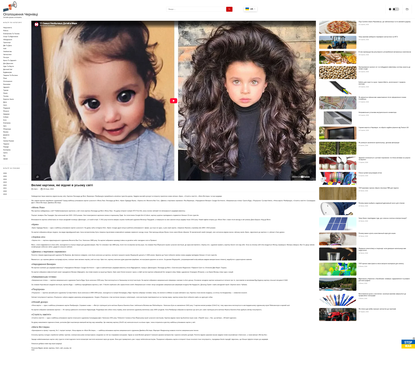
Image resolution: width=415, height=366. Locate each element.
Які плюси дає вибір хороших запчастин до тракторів (377, 309)
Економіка (6, 84)
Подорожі (6, 108)
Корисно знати (8, 99)
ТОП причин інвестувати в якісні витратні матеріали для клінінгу (381, 263)
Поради (6, 147)
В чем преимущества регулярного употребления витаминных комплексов (385, 52)
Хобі (4, 48)
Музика (5, 132)
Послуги (6, 57)
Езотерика (6, 150)
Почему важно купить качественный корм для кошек (377, 233)
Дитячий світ (7, 69)
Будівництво (7, 72)
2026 (5, 173)
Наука (5, 93)
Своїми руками (8, 141)
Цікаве (5, 159)
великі (46, 348)
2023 (5, 182)
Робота (5, 30)
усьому (66, 348)
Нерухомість (7, 27)
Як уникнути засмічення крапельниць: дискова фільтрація (379, 142)
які (70, 348)
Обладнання (7, 39)
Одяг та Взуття (8, 66)
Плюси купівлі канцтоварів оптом (370, 173)
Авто (4, 126)
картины (52, 348)
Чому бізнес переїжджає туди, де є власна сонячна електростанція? (383, 218)
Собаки (5, 117)
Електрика (6, 123)
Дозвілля (6, 135)
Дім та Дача (7, 45)
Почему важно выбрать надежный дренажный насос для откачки (382, 203)
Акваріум (6, 114)
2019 (5, 194)
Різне (5, 78)
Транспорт (7, 42)
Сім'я (5, 105)
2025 (5, 176)
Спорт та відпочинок (10, 36)
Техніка (5, 96)
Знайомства (7, 51)
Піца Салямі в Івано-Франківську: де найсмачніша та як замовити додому (385, 21)
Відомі (40, 348)
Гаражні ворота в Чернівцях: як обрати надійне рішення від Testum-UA (384, 127)
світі (61, 348)
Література (7, 129)
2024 (5, 179)
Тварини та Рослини (10, 75)
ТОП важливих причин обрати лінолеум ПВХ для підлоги (379, 188)
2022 (5, 185)
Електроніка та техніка (11, 33)
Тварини (6, 144)
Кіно (4, 138)
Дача (5, 102)
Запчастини (7, 54)
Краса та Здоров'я (9, 60)
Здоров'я (6, 87)
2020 (5, 191)
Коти (4, 120)
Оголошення (7, 81)
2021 (5, 188)
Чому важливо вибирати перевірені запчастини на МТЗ (378, 37)
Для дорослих (8, 63)
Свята (5, 153)
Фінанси (6, 111)
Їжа (4, 156)
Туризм (5, 90)
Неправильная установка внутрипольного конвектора (377, 112)
